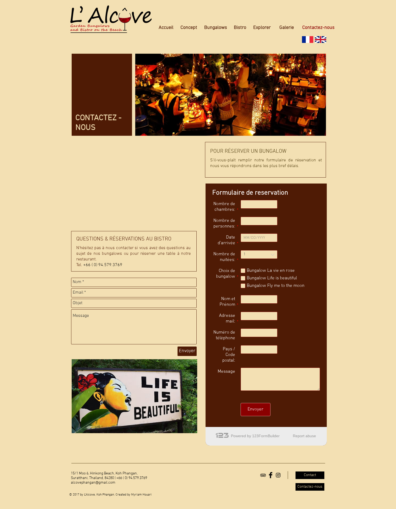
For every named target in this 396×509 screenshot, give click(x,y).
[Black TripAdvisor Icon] (263, 475)
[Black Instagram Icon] (278, 475)
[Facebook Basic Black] (271, 475)
